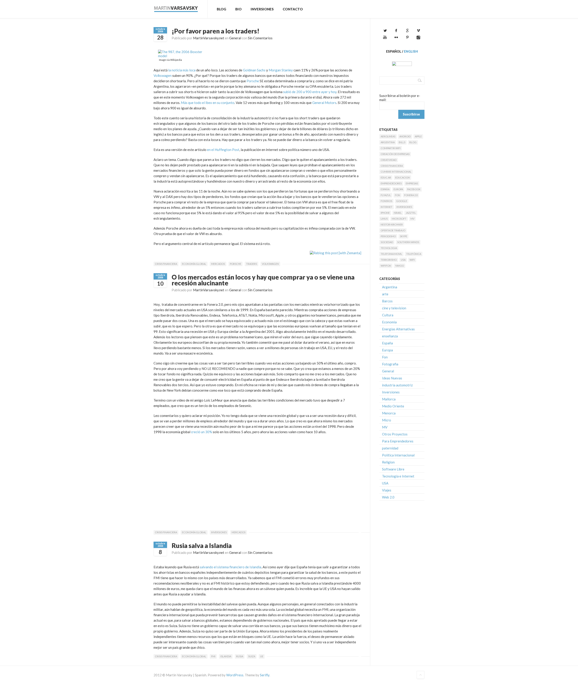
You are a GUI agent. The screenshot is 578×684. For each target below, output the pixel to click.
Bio (238, 9)
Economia (389, 322)
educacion (402, 177)
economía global (194, 263)
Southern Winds (408, 242)
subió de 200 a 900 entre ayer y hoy (309, 92)
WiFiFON (386, 265)
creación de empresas (395, 154)
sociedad (387, 242)
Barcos (387, 301)
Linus (384, 218)
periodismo (388, 236)
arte (385, 294)
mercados (218, 263)
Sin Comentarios (260, 38)
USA (403, 259)
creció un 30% (201, 432)
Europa (398, 189)
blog (413, 142)
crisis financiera (166, 263)
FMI (213, 656)
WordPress (234, 675)
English (411, 51)
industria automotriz (397, 385)
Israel (398, 212)
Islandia (225, 656)
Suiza (251, 656)
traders (251, 263)
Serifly (264, 675)
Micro (386, 420)
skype (403, 236)
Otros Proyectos (395, 434)
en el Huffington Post (222, 150)
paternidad (390, 448)
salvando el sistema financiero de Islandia (230, 567)
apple (418, 136)
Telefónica (413, 253)
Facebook (413, 189)
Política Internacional (398, 455)
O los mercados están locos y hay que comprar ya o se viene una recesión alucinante (263, 280)
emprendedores (391, 183)
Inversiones (262, 9)
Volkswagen (163, 75)
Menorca (389, 413)
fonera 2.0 (410, 195)
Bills (402, 142)
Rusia (239, 656)
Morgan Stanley (281, 70)
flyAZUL (386, 195)
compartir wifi (391, 148)
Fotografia (390, 364)
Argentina (388, 142)
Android (405, 136)
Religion (388, 462)
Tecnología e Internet (398, 476)
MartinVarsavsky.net (208, 38)
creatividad (388, 159)
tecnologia (389, 248)
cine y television (394, 308)
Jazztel (411, 212)
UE (261, 656)
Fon (397, 195)
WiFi (412, 259)
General (235, 38)
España (385, 189)
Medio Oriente (393, 406)
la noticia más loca (182, 70)
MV (412, 218)
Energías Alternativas (398, 329)
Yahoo (399, 265)
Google (401, 201)
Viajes (386, 490)
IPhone (385, 212)
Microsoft (399, 218)
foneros (386, 201)
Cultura (387, 315)
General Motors (324, 103)
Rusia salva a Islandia (202, 545)
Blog (221, 9)
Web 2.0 (388, 497)
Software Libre (393, 469)
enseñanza (390, 336)
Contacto (293, 9)
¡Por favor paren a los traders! (215, 31)
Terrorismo (389, 259)
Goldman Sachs (254, 70)
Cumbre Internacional (396, 171)
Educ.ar (386, 177)
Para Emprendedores (397, 441)
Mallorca (389, 399)
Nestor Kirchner (392, 224)
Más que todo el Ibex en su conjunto (207, 103)
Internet (386, 206)
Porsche (253, 81)
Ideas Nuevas (392, 378)
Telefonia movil (391, 253)
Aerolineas (388, 136)
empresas (412, 183)
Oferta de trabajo (393, 230)
